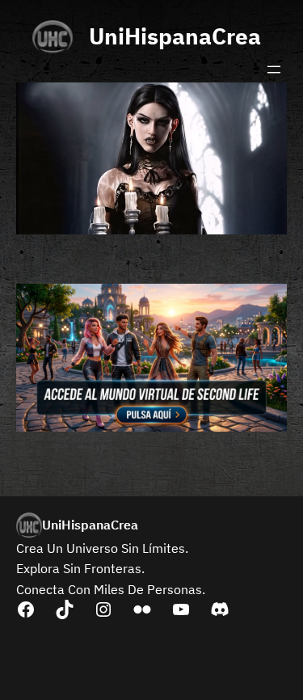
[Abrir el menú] (274, 69)
